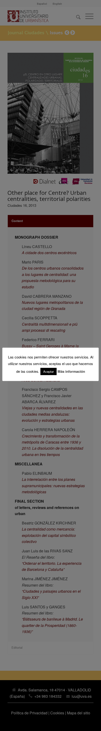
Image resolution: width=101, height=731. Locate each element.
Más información (71, 371)
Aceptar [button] (48, 371)
